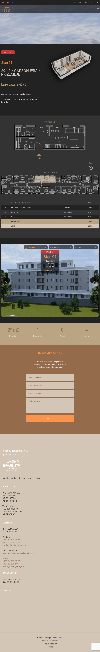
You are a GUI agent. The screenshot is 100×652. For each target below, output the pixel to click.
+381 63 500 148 (10, 564)
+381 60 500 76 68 (11, 539)
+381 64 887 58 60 (11, 561)
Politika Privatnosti (50, 640)
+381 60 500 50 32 (11, 542)
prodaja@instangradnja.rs (14, 545)
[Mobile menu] (98, 9)
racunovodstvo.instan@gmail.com (18, 553)
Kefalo (50, 647)
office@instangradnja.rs (13, 566)
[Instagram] (80, 2)
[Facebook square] (74, 2)
